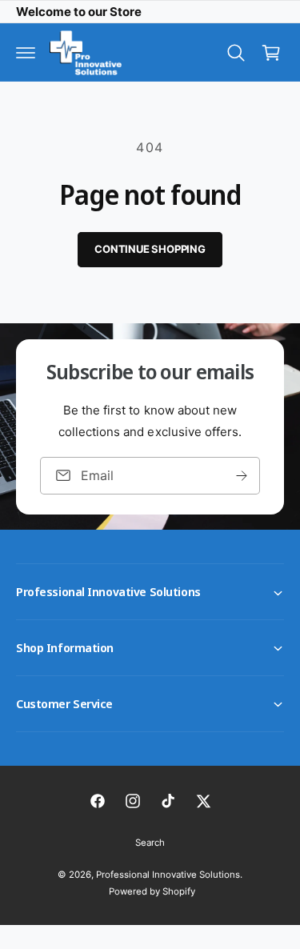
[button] (25, 52)
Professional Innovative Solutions (168, 874)
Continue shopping (150, 248)
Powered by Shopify (152, 891)
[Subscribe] (241, 475)
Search (150, 842)
